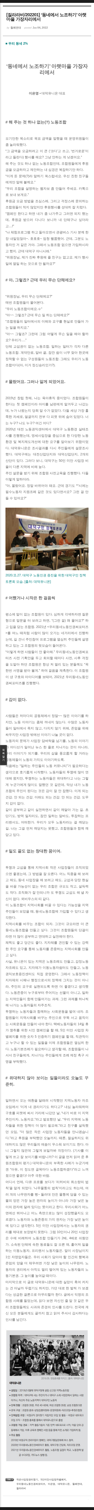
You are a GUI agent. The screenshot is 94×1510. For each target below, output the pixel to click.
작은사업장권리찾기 (27, 1479)
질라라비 (21, 1488)
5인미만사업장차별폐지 (53, 1479)
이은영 (51, 1484)
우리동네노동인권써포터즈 (30, 1484)
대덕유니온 (64, 1484)
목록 (3, 755)
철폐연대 (77, 1484)
